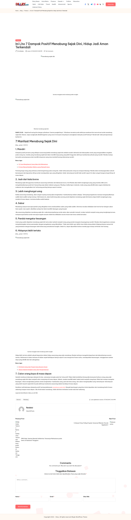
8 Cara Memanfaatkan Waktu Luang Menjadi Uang (34, 167)
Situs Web (86, 496)
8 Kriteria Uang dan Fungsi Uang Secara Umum (32, 367)
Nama (17, 496)
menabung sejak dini (59, 387)
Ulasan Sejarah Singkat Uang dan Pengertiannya (33, 369)
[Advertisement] (65, 24)
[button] (111, 4)
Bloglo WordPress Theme (79, 517)
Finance (18, 40)
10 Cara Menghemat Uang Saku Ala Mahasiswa (33, 164)
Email (52, 496)
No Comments (49, 51)
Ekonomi (19, 399)
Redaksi (29, 407)
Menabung (26, 399)
